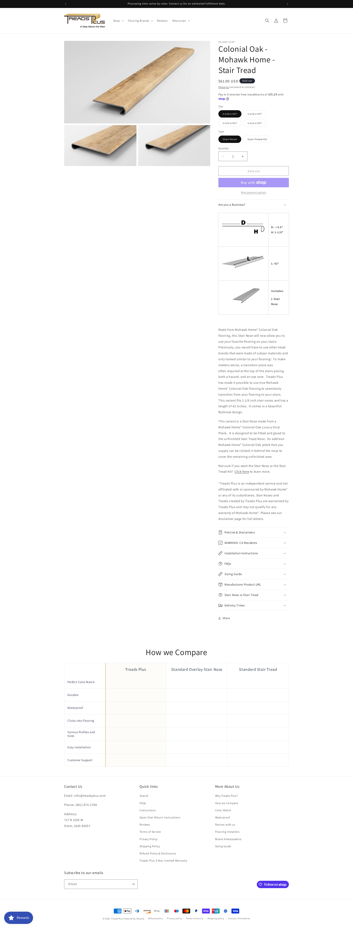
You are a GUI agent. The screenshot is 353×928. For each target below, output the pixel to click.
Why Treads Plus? (226, 796)
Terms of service (194, 918)
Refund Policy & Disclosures (158, 853)
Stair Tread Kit (259, 140)
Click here (242, 471)
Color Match (223, 810)
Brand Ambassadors (228, 839)
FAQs (143, 803)
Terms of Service (150, 832)
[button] (118, 20)
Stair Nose (232, 140)
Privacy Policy (148, 839)
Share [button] (226, 618)
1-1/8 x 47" (257, 115)
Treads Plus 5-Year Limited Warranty (163, 860)
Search (144, 796)
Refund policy (155, 918)
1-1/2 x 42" (232, 124)
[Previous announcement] (65, 4)
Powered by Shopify (133, 918)
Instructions (148, 810)
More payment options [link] (253, 192)
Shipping (223, 87)
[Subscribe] (132, 884)
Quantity (223, 148)
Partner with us (225, 824)
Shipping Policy (150, 846)
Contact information (239, 918)
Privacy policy (174, 918)
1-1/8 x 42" (232, 115)
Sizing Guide (223, 846)
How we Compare (226, 803)
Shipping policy (215, 918)
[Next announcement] (287, 4)
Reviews (145, 824)
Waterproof (222, 817)
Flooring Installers (227, 832)
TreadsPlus (117, 918)
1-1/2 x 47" (257, 124)
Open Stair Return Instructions (160, 817)
